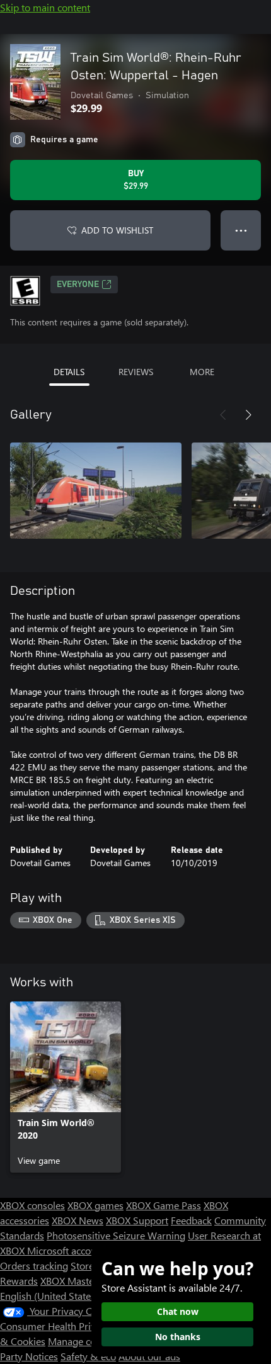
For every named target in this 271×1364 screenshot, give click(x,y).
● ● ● (241, 230)
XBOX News (77, 1220)
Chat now (178, 1311)
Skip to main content (45, 7)
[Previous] (223, 415)
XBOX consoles (32, 1205)
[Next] (248, 415)
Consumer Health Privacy (55, 1326)
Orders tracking (34, 1265)
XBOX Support (137, 1220)
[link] (65, 1087)
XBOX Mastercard (78, 1280)
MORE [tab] (202, 372)
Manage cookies (83, 1341)
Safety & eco (88, 1356)
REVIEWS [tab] (135, 372)
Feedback (191, 1220)
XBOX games (95, 1205)
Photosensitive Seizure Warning (116, 1235)
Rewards (19, 1280)
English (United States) (49, 1295)
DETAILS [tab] (69, 372)
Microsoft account (66, 1250)
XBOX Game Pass (163, 1205)
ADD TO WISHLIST (117, 230)
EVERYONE (78, 284)
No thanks (177, 1337)
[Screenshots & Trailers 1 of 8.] (96, 490)
